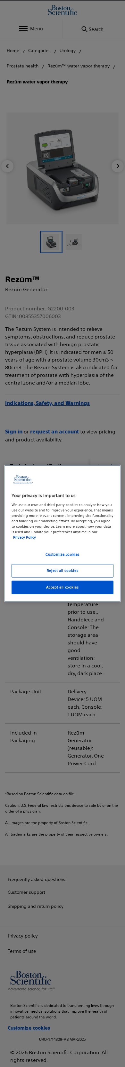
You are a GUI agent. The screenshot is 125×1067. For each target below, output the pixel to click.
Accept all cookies (62, 586)
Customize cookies (62, 554)
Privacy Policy (24, 537)
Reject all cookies (62, 570)
